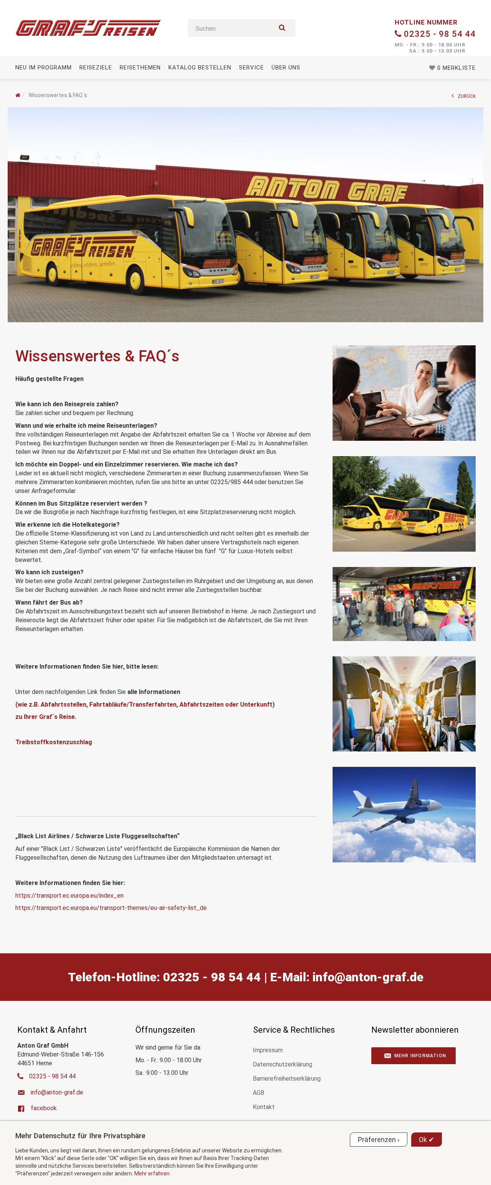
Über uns (286, 67)
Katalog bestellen (199, 67)
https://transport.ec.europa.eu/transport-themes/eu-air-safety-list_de (111, 907)
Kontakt (264, 1107)
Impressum (268, 1050)
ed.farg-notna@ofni (368, 977)
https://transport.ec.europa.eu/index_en (69, 895)
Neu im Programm (43, 67)
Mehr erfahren (152, 1173)
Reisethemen (140, 67)
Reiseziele (95, 67)
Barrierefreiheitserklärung (287, 1078)
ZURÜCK (467, 96)
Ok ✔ (426, 1140)
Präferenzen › (378, 1140)
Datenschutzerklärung (282, 1064)
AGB (258, 1092)
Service (251, 67)
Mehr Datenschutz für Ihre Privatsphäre (80, 1135)
